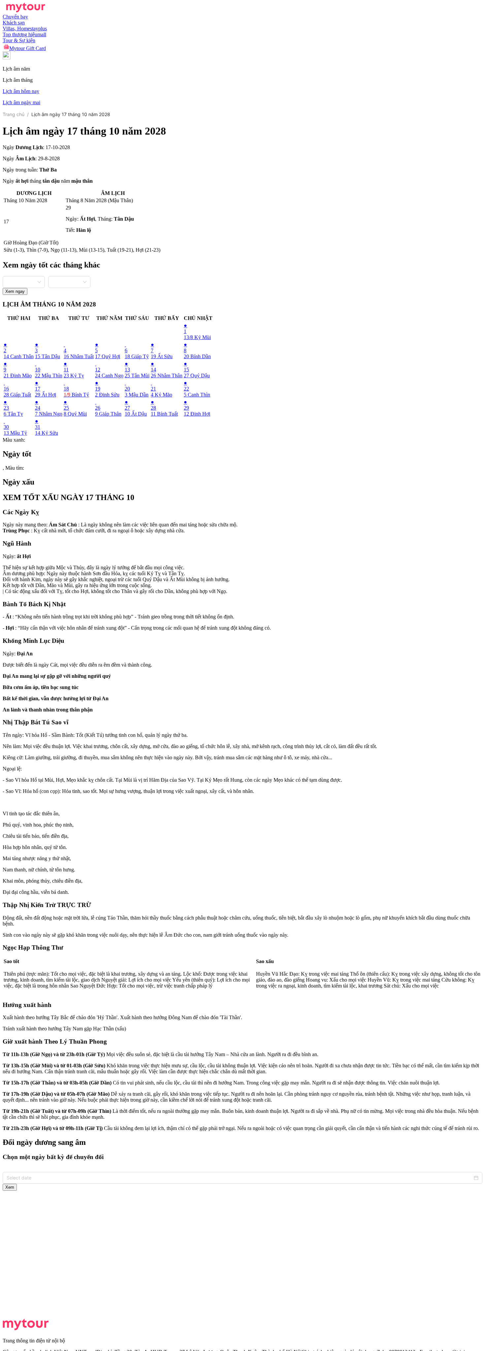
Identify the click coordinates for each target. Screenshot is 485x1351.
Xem (9, 1187)
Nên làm (11, 746)
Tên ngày (12, 735)
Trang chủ (13, 114)
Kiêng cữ (12, 757)
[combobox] (24, 281)
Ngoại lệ (11, 768)
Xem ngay (15, 291)
